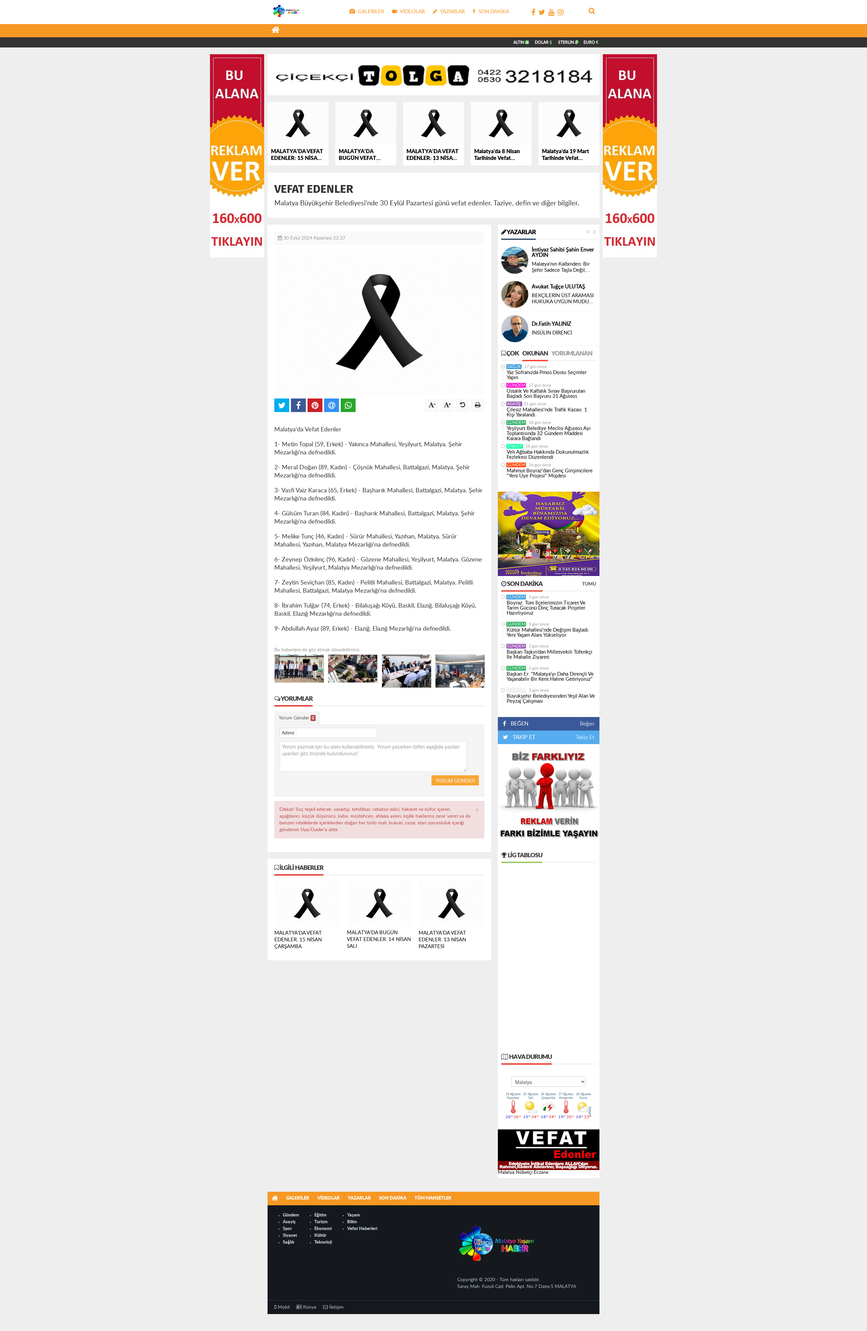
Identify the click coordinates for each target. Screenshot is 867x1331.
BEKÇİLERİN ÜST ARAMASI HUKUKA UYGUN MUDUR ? (563, 299)
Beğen (587, 723)
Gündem (516, 385)
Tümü (589, 584)
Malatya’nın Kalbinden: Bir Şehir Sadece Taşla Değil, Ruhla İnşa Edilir (561, 267)
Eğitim (320, 1215)
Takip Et (585, 737)
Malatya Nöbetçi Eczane (523, 1172)
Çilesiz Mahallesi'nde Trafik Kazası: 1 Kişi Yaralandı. (547, 412)
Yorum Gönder (296, 718)
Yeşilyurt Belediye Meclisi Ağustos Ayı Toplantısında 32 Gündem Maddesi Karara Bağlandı (549, 433)
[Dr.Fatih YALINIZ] (514, 328)
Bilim (352, 1222)
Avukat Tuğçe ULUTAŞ (558, 286)
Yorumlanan (571, 354)
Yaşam (353, 1215)
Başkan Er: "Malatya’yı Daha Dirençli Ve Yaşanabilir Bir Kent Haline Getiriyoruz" (550, 677)
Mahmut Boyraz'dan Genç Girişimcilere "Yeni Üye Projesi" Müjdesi (550, 473)
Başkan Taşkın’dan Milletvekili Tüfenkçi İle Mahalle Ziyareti (549, 655)
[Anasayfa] (276, 31)
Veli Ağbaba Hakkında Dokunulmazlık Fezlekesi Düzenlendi (548, 455)
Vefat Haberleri (362, 1229)
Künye (309, 1307)
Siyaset (514, 446)
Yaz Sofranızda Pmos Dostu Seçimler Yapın (547, 375)
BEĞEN (519, 723)
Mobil (283, 1307)
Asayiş (514, 404)
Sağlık (514, 367)
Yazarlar (521, 232)
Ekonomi (323, 1229)
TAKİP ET (523, 737)
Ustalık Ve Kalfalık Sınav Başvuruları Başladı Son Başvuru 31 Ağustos (546, 394)
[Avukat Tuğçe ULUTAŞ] (514, 294)
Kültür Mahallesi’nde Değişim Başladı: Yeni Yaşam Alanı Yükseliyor (548, 633)
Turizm (320, 1222)
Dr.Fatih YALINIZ (551, 324)
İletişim (336, 1307)
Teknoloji (323, 1242)
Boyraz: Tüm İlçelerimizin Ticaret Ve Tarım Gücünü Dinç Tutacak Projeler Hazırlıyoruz (546, 608)
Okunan (535, 354)
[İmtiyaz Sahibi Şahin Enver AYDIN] (514, 260)
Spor (287, 1229)
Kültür (320, 1235)
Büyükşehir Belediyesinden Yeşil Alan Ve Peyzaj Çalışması (551, 699)
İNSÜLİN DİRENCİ (552, 332)
